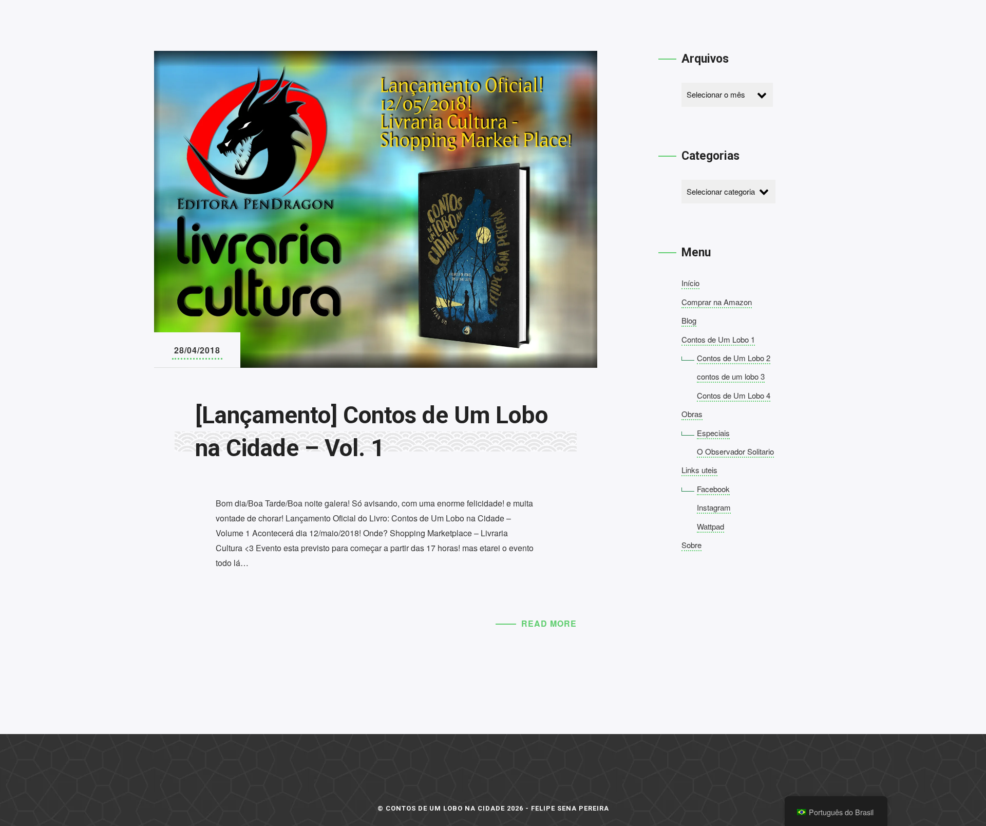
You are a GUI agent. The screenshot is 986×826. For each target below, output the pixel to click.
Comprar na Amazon (716, 301)
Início (690, 282)
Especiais (713, 432)
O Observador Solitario (735, 451)
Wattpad (710, 526)
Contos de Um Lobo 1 (718, 339)
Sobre (691, 544)
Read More (549, 623)
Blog (688, 320)
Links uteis (699, 469)
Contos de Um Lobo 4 (733, 395)
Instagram (714, 507)
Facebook (713, 488)
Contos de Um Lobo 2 (733, 357)
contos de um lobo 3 (731, 376)
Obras (692, 413)
